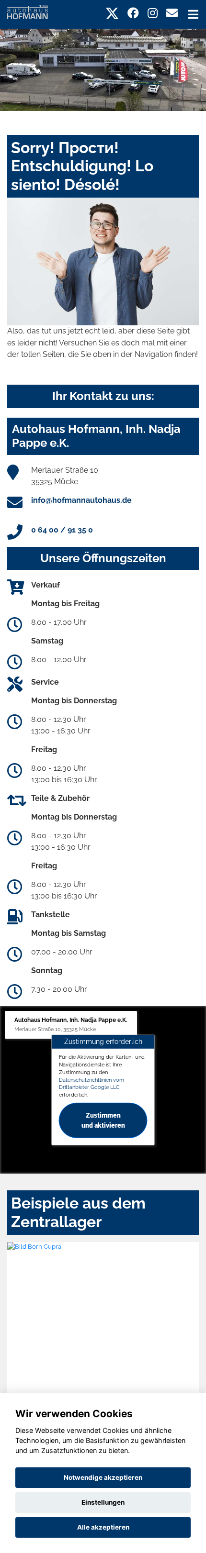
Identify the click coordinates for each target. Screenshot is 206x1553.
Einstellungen (103, 1502)
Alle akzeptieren (103, 1527)
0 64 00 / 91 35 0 (62, 529)
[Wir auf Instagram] (153, 13)
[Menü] (193, 14)
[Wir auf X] (112, 13)
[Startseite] (27, 11)
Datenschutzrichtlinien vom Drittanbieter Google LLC (91, 1083)
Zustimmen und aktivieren (103, 1120)
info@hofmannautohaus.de (81, 500)
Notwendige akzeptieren (103, 1477)
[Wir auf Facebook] (133, 13)
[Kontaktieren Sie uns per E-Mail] (172, 13)
